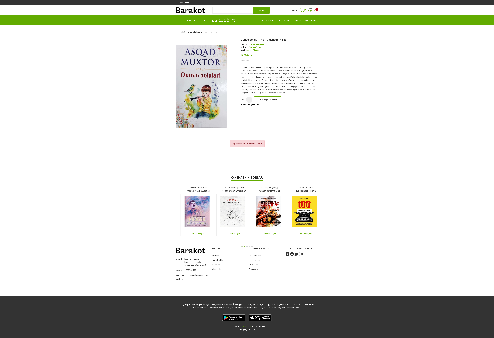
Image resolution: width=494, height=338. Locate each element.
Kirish (294, 10)
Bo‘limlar (192, 20)
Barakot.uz (246, 326)
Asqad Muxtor (253, 50)
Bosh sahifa (268, 20)
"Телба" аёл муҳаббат (229, 191)
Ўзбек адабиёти (254, 47)
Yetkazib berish (255, 255)
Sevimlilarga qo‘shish (251, 104)
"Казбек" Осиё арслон (193, 191)
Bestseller (216, 264)
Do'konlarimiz (254, 264)
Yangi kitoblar (217, 260)
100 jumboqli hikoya (301, 191)
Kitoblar (284, 20)
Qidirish (261, 10)
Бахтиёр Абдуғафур (193, 187)
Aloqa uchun (217, 269)
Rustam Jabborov (301, 187)
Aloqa (297, 20)
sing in (259, 143)
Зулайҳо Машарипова (229, 187)
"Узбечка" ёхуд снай (265, 191)
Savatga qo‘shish (267, 99)
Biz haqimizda (255, 260)
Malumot (310, 20)
